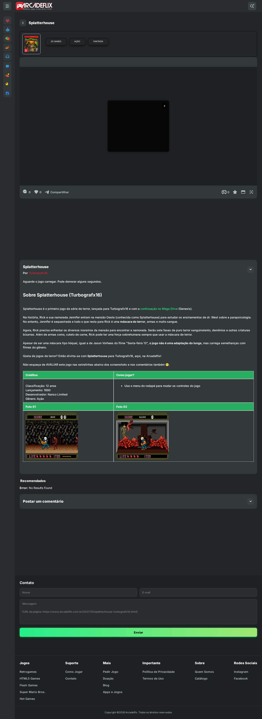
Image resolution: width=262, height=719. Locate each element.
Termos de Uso (153, 678)
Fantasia (98, 41)
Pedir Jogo (110, 671)
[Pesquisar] (252, 6)
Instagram (241, 671)
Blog (106, 685)
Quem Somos (204, 671)
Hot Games (27, 698)
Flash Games (29, 685)
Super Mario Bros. (32, 692)
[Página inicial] (23, 23)
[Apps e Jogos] (7, 93)
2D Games (56, 41)
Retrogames (28, 671)
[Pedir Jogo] (7, 66)
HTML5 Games (30, 678)
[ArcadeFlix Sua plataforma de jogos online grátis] (33, 6)
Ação (77, 41)
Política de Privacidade (158, 671)
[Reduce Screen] (243, 192)
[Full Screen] (251, 192)
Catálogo (201, 678)
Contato (71, 678)
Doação (108, 678)
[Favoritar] (235, 192)
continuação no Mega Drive (159, 308)
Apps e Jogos (112, 692)
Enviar (138, 632)
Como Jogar (74, 671)
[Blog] (7, 75)
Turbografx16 (38, 273)
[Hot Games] (7, 84)
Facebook (241, 678)
